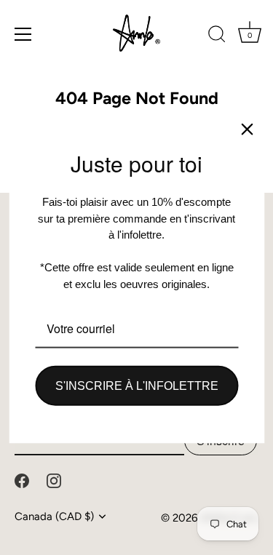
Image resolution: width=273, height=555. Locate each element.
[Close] (246, 128)
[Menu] (23, 34)
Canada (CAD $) (54, 516)
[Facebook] (22, 479)
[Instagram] (54, 479)
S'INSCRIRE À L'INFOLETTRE (136, 386)
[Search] (217, 36)
